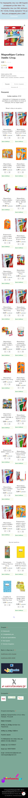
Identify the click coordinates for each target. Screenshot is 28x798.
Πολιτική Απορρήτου (8, 644)
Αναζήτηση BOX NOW (8, 658)
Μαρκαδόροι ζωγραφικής (11, 75)
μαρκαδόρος (16, 77)
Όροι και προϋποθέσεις (9, 637)
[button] (24, 25)
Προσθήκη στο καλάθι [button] (7, 125)
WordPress (9, 795)
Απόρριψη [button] (14, 16)
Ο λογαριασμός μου (8, 634)
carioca (6, 77)
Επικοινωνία (6, 631)
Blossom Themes (14, 793)
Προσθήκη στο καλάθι (10, 67)
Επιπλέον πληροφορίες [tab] (19, 84)
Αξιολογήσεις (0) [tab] (14, 87)
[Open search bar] (14, 584)
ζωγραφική (11, 77)
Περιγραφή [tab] (7, 84)
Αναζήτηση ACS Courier (8, 654)
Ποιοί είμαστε (6, 641)
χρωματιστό (21, 77)
